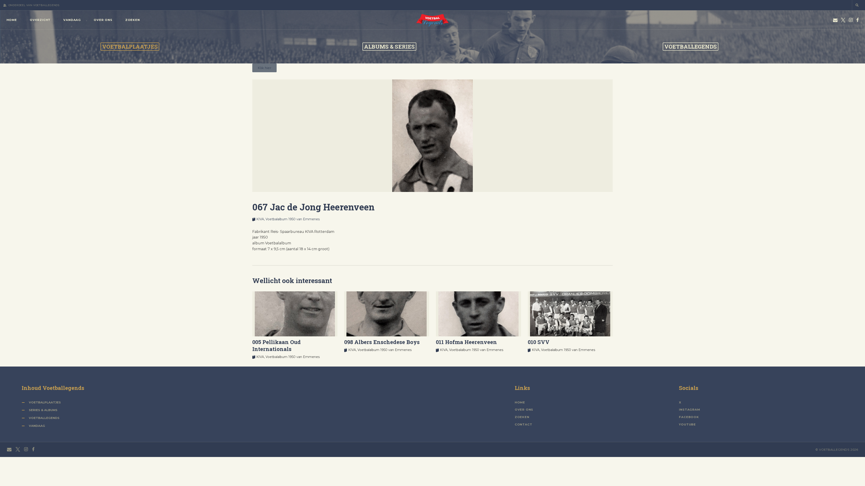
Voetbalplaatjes (45, 402)
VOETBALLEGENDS (690, 46)
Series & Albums (43, 410)
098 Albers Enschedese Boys (382, 342)
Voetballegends (44, 418)
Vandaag (37, 426)
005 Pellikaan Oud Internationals (276, 345)
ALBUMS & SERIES (389, 46)
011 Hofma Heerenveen (466, 342)
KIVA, (261, 219)
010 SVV (538, 342)
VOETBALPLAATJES (130, 46)
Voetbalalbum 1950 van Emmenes (293, 219)
